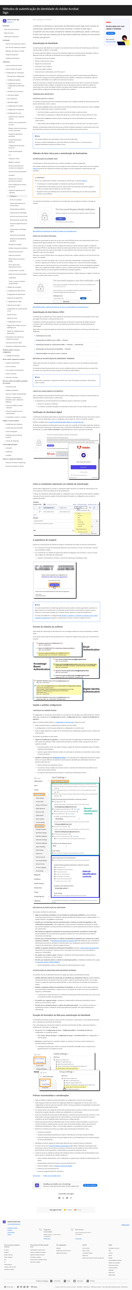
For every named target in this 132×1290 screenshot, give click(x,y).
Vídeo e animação (8, 1257)
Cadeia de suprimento (113, 1265)
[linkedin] (27, 1287)
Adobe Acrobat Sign (13, 19)
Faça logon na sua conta (114, 1248)
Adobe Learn (85, 1255)
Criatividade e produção (35, 1257)
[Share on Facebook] (59, 1198)
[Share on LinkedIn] (67, 1198)
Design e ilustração (8, 1254)
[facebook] (18, 1287)
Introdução (9, 1230)
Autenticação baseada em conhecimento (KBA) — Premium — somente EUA (59, 344)
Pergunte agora (47, 1238)
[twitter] (24, 1287)
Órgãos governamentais (61, 1253)
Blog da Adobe (112, 1275)
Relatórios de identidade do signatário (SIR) (64, 941)
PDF (5, 1259)
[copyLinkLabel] (71, 1198)
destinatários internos (59, 757)
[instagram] (21, 1287)
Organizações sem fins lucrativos (63, 1250)
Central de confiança (113, 1267)
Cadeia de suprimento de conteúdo (38, 1252)
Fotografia (6, 1252)
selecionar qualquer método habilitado (48, 962)
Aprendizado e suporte (12, 1228)
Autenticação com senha (43, 336)
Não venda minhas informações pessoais (111, 1287)
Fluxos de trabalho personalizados (59, 1146)
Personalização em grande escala (37, 1250)
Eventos (110, 1255)
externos (84, 181)
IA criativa (6, 1250)
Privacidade (79, 1287)
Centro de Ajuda (86, 1248)
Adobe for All (111, 1272)
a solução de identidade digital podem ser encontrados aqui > (66, 422)
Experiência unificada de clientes (37, 1254)
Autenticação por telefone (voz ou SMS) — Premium (52, 340)
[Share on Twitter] (63, 1198)
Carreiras (111, 1253)
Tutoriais (9, 1234)
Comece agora (78, 1238)
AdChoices (125, 1287)
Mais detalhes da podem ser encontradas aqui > (55, 231)
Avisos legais (36, 1176)
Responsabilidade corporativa (115, 1260)
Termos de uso (86, 1287)
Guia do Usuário (11, 1232)
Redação (110, 1258)
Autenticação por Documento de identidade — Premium (53, 349)
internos (35, 168)
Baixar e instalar (86, 1250)
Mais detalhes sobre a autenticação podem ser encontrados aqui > (61, 307)
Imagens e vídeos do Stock (10, 1267)
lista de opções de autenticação (89, 948)
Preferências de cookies (96, 1287)
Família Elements (8, 1264)
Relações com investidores (114, 1262)
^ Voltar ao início (125, 1225)
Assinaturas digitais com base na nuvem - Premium (51, 353)
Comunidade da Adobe (87, 1253)
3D (4, 1262)
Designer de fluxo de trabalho (63, 1166)
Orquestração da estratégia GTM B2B (38, 1259)
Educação (58, 1248)
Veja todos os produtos (9, 1269)
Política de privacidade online (52, 1176)
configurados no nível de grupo (65, 722)
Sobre (110, 1250)
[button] (15, 65)
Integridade (111, 1270)
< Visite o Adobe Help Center (13, 1224)
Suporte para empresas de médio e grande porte (92, 1258)
